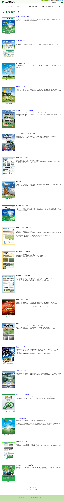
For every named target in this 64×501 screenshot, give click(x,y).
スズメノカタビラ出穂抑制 (22, 394)
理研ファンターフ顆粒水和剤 (24, 227)
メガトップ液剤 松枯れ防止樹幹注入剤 (25, 133)
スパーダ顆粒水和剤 (21, 418)
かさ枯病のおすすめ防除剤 (23, 251)
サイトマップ (22, 494)
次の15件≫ (34, 487)
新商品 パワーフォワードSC (23, 299)
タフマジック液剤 (20, 86)
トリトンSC (19, 181)
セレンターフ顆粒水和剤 (22, 205)
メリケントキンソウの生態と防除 (25, 465)
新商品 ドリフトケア (21, 323)
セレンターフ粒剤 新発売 (22, 16)
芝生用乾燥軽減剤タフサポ (22, 63)
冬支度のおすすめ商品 (22, 157)
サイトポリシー (5, 494)
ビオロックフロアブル (21, 370)
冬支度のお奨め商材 (22, 441)
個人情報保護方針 (14, 494)
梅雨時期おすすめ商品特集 (23, 275)
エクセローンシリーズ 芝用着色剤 (24, 110)
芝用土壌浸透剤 (20, 40)
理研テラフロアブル (21, 347)
